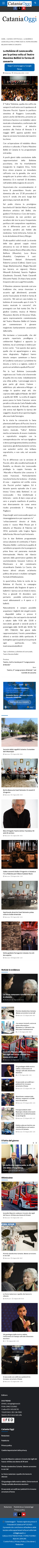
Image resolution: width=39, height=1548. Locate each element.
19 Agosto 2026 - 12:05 (30, 1132)
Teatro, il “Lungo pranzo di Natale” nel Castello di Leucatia (21, 670)
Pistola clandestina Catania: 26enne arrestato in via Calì (26, 1012)
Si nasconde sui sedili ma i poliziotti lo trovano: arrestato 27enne (25, 1084)
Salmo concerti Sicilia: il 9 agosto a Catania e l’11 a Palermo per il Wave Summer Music (19, 872)
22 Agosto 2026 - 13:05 (26, 1075)
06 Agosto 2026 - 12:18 (17, 958)
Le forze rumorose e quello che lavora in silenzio (16, 1475)
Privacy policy (6, 1445)
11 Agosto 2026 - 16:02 (17, 835)
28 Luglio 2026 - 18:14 (19, 1170)
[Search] (35, 3)
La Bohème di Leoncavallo (23, 651)
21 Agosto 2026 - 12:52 (30, 1103)
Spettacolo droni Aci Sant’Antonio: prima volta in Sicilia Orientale (18, 913)
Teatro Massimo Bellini (10, 654)
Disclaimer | (31, 1541)
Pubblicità (5, 1441)
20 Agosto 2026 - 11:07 (30, 1118)
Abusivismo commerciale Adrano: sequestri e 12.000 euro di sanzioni (25, 1098)
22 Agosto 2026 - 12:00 (30, 1088)
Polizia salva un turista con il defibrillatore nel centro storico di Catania (25, 1127)
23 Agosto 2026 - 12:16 (17, 1060)
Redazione (8, 73)
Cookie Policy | (9, 1541)
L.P (18, 1032)
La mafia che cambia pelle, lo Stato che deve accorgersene (18, 1166)
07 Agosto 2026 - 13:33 (17, 917)
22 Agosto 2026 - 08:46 (26, 1032)
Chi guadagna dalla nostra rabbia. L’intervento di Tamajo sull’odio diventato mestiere (25, 1070)
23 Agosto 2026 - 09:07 (30, 1015)
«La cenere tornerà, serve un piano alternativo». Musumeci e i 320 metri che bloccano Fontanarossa (26, 1026)
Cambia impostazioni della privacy (14, 1450)
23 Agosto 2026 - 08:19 (19, 1000)
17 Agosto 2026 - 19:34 (17, 795)
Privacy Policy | (21, 1541)
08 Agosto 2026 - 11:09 (17, 876)
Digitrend (19, 1533)
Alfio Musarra (8, 1000)
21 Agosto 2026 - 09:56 (17, 754)
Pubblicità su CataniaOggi (23, 1507)
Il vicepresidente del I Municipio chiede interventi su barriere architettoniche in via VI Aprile (25, 1113)
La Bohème (11, 651)
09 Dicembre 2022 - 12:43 (21, 73)
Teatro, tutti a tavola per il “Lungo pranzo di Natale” (19, 662)
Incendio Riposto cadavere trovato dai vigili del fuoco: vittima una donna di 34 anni (18, 1054)
